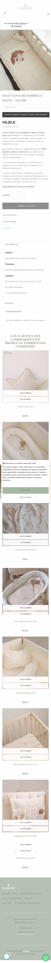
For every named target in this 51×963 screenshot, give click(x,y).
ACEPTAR (25, 490)
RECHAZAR (25, 498)
